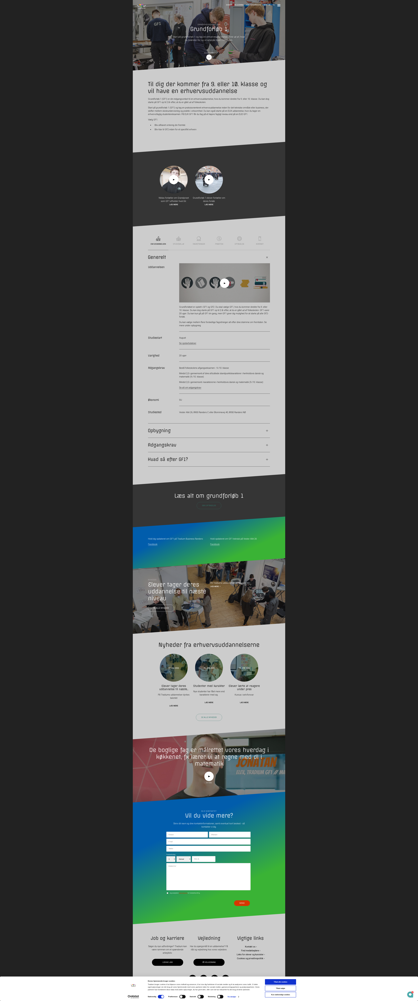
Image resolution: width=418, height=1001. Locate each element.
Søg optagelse (209, 505)
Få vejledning (209, 962)
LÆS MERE (214, 586)
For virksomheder (253, 5)
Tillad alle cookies (280, 982)
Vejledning (239, 5)
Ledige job (168, 962)
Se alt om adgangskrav (190, 387)
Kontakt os (250, 946)
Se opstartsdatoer (187, 343)
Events (229, 5)
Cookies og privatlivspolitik (250, 958)
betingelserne (183, 893)
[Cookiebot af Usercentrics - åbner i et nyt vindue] (133, 996)
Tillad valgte (280, 988)
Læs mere (173, 205)
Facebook (152, 544)
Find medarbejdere (250, 950)
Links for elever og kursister (250, 954)
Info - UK (267, 5)
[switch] (182, 996)
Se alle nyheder (161, 608)
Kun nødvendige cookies (280, 995)
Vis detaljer (232, 997)
